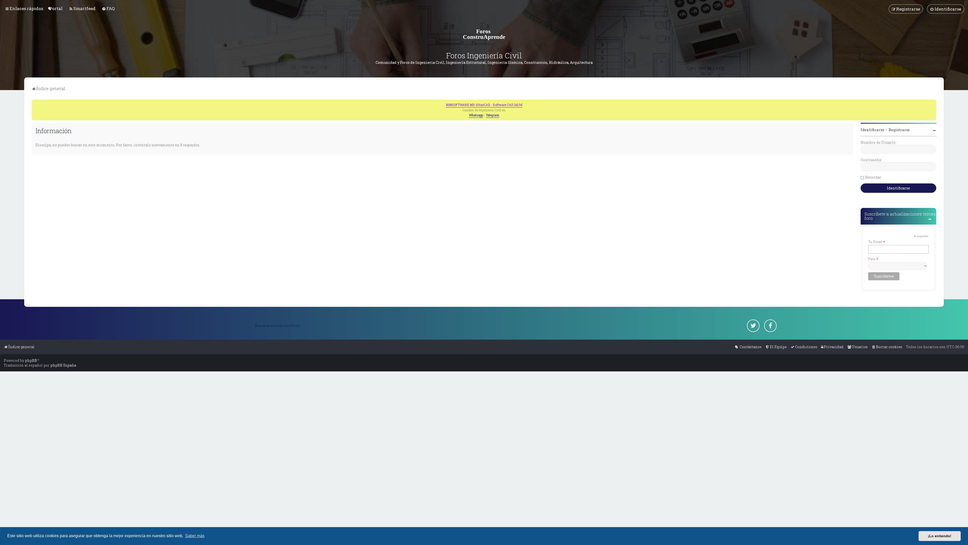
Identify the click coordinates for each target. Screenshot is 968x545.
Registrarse (899, 129)
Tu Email (876, 241)
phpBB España (63, 365)
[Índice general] (484, 34)
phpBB (31, 360)
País (873, 259)
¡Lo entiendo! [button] (939, 536)
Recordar (873, 177)
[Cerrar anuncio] (933, 103)
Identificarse (872, 129)
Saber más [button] (194, 536)
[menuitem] (56, 8)
